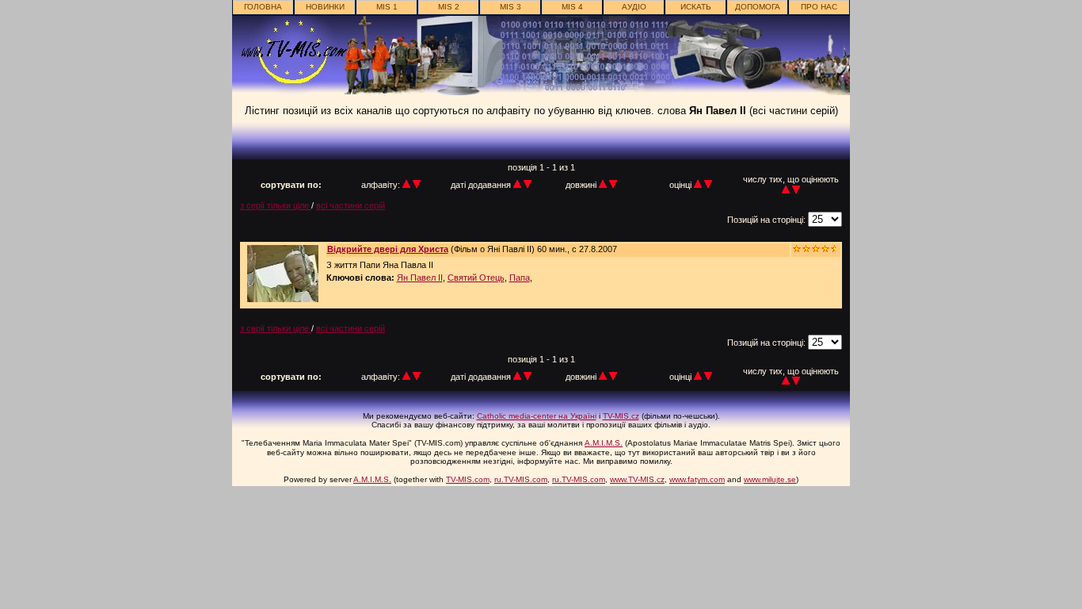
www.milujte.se (770, 479)
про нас (819, 6)
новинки (325, 6)
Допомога (757, 6)
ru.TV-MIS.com (520, 479)
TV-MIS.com (468, 479)
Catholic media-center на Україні (536, 416)
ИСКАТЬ (695, 6)
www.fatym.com (697, 479)
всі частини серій (350, 205)
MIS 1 (387, 6)
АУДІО (634, 6)
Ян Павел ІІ (420, 277)
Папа (519, 277)
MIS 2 (448, 6)
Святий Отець (476, 277)
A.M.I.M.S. (604, 443)
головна (263, 6)
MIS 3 (510, 6)
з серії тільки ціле (275, 205)
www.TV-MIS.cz (637, 479)
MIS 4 (572, 6)
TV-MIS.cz (621, 416)
